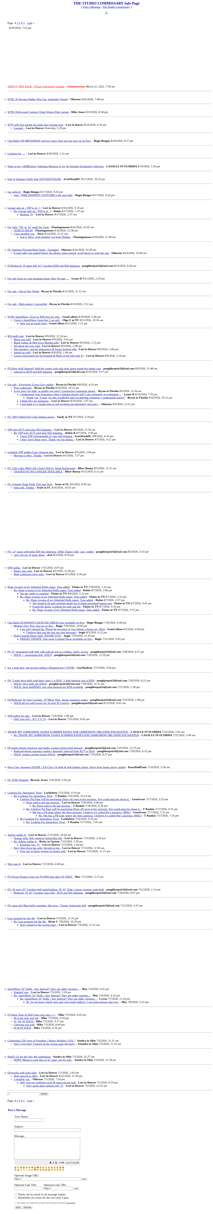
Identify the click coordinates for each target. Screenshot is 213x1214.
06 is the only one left (26, 1018)
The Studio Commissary (116, 7)
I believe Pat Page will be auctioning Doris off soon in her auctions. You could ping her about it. (75, 799)
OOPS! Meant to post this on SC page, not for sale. (43, 1059)
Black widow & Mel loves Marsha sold (36, 342)
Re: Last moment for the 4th (30, 921)
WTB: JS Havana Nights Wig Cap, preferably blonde (37, 99)
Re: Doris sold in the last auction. (51, 805)
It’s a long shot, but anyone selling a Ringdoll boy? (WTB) (40, 667)
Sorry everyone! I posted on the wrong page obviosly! (45, 1043)
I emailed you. (22, 1079)
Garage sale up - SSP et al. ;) (23, 207)
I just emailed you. (24, 233)
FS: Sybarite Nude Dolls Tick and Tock (29, 484)
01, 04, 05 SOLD (24, 1021)
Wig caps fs (14, 864)
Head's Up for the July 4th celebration (29, 1056)
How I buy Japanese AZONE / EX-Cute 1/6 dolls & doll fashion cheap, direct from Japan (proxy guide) (66, 767)
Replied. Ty (26, 214)
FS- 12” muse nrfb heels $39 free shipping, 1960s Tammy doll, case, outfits (50, 551)
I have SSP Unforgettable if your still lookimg (46, 436)
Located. (19, 128)
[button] (50, 1163)
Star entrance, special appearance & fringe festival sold (45, 349)
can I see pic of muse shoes (29, 555)
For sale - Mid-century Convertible (27, 304)
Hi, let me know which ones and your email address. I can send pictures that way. (72, 1002)
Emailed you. (22, 992)
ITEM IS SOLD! (23, 230)
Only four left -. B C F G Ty (30, 719)
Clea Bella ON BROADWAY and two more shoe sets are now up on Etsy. (49, 140)
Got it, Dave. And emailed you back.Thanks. (45, 237)
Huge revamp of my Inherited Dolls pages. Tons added (38, 587)
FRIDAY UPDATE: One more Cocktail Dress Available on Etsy (56, 639)
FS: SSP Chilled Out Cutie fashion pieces (30, 416)
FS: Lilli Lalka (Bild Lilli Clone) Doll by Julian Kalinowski (41, 468)
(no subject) (14, 191)
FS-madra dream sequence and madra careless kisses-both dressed (44, 747)
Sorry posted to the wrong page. (38, 924)
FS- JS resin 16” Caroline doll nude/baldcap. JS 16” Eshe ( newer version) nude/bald (55, 889)
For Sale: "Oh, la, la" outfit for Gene (28, 227)
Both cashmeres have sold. (29, 574)
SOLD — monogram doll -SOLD (33, 655)
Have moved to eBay (26, 1076)
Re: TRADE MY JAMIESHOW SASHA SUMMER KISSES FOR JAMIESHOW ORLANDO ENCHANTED (76, 735)
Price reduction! (23, 387)
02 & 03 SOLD (22, 1027)
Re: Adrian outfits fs (25, 841)
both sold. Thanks (24, 487)
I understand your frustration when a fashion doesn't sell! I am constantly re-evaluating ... (70, 394)
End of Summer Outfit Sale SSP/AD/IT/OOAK (34, 179)
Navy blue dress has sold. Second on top (37, 848)
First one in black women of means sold (43, 851)
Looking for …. (16, 153)
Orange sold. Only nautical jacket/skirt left (38, 838)
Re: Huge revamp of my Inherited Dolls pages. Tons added (47, 590)
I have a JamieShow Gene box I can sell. (37, 320)
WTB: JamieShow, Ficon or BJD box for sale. (34, 316)
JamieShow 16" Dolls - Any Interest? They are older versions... (43, 989)
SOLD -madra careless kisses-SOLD (34, 754)
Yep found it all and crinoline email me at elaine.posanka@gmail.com (72, 603)
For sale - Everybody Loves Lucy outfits (30, 384)
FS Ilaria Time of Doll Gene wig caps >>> (31, 1014)
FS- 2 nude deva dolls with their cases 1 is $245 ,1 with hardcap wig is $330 (50, 680)
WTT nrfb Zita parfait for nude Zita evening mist (35, 124)
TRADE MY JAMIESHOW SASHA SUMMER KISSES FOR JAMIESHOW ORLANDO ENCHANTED (67, 731)
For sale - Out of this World (23, 291)
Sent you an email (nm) (33, 323)
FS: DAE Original (18, 780)
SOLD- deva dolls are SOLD (30, 683)
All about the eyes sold (27, 346)
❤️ (35, 1170)
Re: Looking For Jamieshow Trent (33, 796)
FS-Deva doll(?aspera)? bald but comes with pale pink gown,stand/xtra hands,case (54, 368)
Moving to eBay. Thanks (28, 455)
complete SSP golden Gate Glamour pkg (30, 452)
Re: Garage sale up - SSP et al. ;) (32, 211)
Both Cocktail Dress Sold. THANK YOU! (38, 635)
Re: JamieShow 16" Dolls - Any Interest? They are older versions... (52, 995)
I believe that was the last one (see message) (51, 632)
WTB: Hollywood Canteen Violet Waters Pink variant (38, 112)
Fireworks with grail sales (22, 1072)
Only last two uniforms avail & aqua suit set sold (48, 1082)
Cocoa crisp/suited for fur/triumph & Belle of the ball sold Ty (49, 355)
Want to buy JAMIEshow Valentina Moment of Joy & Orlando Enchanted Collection (55, 166)
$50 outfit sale (15, 336)
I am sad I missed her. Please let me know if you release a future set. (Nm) (63, 629)
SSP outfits (14, 567)
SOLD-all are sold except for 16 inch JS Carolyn (41, 703)
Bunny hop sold (23, 571)
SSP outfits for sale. (19, 715)
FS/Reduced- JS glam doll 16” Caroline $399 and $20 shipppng (43, 265)
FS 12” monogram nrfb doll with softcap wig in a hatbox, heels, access (47, 651)
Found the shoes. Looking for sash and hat (56, 606)
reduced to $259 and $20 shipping (33, 371)
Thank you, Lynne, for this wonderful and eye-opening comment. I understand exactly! (75, 397)
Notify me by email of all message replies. (41, 1194)
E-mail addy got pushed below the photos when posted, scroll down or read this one (61, 253)
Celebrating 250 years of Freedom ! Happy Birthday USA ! (41, 1040)
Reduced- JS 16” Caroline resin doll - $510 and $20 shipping (48, 892)
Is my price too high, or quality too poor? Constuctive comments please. (55, 391)
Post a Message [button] (91, 7)
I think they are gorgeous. (35, 400)
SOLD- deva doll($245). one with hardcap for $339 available (48, 687)
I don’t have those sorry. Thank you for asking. (47, 439)
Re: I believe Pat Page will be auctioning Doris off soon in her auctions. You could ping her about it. (83, 809)
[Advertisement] (101, 56)
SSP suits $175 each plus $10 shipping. (30, 429)
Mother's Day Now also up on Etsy (33, 625)
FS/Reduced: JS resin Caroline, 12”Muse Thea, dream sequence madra (47, 699)
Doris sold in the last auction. (43, 802)
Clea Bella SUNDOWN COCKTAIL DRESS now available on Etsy (46, 622)
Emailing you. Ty (30, 844)
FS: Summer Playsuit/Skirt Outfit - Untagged (33, 249)
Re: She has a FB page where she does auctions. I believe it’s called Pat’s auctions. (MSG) (90, 815)
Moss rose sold (22, 339)
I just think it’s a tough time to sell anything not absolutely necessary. (59, 404)
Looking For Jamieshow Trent (24, 792)
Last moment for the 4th (21, 918)
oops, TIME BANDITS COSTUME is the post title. (43, 195)
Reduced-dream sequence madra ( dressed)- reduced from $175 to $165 (54, 751)
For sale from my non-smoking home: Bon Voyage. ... (38, 278)
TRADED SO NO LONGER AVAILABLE (38, 471)
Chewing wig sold (24, 1024)
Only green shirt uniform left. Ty (44, 1085)
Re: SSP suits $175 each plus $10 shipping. (39, 432)
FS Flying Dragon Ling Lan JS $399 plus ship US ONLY (40, 876)
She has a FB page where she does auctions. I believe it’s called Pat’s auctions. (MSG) (81, 812)
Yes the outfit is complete (34, 593)
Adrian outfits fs (16, 834)
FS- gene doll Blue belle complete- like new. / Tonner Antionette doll (46, 905)
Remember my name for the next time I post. (43, 1197)
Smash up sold (22, 352)
